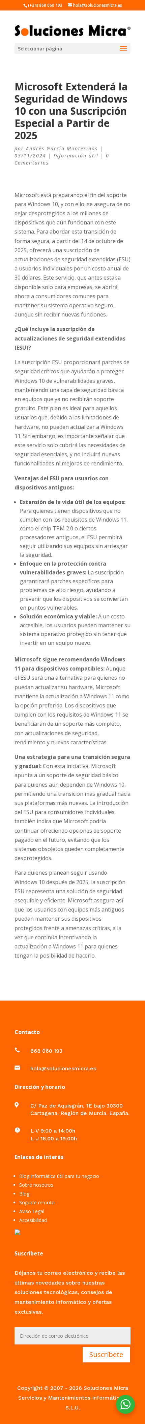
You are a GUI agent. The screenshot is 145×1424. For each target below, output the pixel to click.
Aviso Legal (31, 1211)
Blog (24, 1193)
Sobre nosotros (36, 1185)
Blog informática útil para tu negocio (59, 1176)
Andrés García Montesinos (62, 148)
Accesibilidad (33, 1220)
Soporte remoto (37, 1202)
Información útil (76, 155)
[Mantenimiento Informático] (52, 1233)
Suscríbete (106, 1354)
